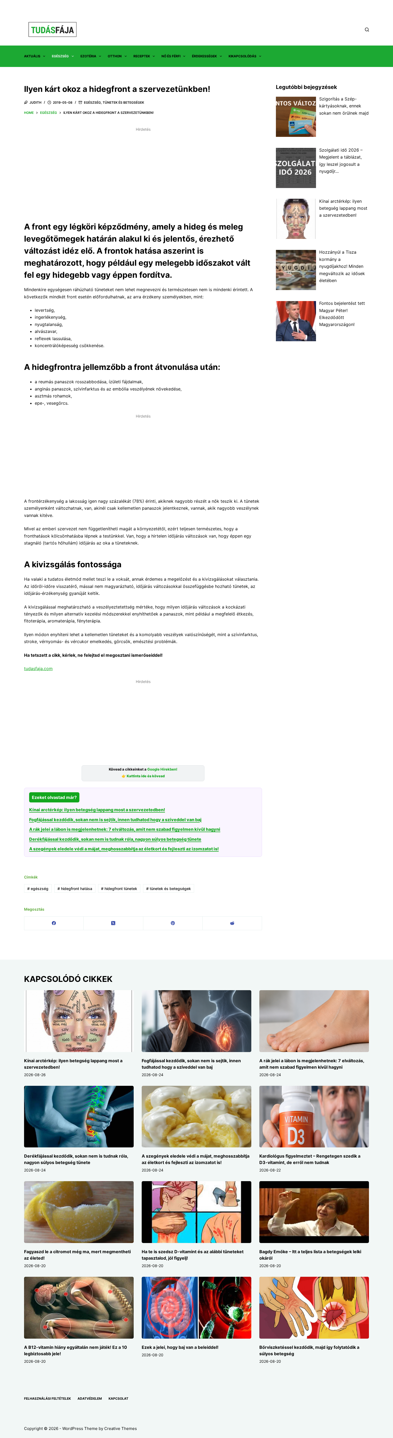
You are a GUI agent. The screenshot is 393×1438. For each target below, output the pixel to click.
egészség (37, 888)
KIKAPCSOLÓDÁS (242, 56)
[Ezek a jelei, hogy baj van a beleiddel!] (196, 1308)
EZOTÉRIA (88, 56)
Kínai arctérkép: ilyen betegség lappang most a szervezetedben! (97, 809)
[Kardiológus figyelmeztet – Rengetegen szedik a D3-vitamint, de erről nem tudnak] (314, 1117)
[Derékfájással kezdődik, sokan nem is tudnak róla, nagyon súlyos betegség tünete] (79, 1117)
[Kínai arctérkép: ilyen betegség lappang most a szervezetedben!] (79, 1021)
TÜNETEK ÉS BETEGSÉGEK (123, 102)
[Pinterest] (173, 923)
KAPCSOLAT (118, 1398)
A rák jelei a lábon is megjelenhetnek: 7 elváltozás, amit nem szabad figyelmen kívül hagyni (124, 829)
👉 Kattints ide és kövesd (143, 776)
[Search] (367, 30)
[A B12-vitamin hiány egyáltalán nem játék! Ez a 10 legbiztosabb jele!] (79, 1308)
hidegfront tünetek (119, 888)
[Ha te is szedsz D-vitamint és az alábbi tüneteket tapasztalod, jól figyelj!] (196, 1212)
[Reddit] (232, 923)
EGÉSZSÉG (60, 56)
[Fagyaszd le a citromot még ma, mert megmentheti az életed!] (79, 1212)
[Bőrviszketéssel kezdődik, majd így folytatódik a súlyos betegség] (314, 1308)
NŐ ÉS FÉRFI (170, 56)
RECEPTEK (141, 56)
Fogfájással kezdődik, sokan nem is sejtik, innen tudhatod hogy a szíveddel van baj (115, 819)
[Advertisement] (143, 171)
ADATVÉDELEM (90, 1398)
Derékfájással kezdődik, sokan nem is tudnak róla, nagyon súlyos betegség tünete (115, 839)
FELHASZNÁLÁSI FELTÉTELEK (47, 1398)
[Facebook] (54, 923)
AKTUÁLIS (32, 56)
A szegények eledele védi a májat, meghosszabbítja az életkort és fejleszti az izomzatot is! (124, 848)
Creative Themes (120, 1428)
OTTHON (115, 56)
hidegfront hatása (74, 888)
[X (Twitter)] (113, 923)
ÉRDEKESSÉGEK (204, 56)
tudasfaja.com (38, 668)
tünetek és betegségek (168, 888)
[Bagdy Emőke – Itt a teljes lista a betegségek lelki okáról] (314, 1212)
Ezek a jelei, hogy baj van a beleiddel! (180, 1347)
